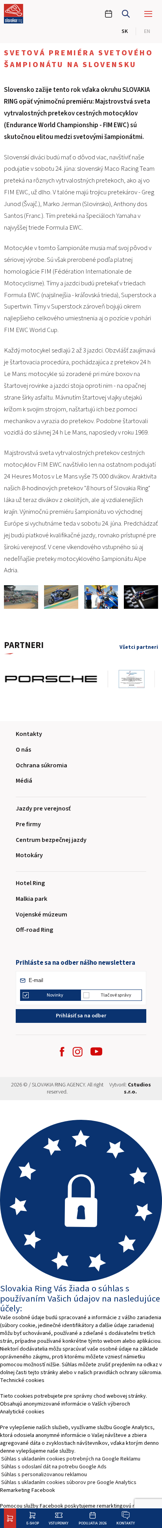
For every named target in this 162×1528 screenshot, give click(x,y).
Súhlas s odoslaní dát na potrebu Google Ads (54, 1467)
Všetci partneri (139, 647)
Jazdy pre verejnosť (43, 808)
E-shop (32, 1523)
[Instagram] (77, 1052)
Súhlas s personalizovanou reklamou (44, 1475)
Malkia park (31, 899)
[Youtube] (96, 1051)
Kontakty (125, 1523)
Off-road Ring (34, 930)
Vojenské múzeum (41, 914)
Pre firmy (28, 824)
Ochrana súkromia (41, 765)
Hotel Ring (30, 883)
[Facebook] (62, 1052)
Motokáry (29, 855)
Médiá (24, 780)
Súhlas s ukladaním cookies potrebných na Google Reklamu (70, 1459)
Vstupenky (58, 1523)
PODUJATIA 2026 (93, 1523)
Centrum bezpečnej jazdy (51, 840)
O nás (23, 749)
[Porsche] (56, 679)
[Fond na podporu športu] (136, 679)
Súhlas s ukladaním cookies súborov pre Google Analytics (68, 1482)
